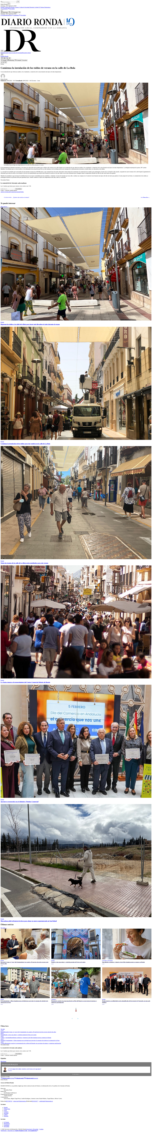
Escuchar (24, 60)
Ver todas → (4, 928)
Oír (19, 12)
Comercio (13, 192)
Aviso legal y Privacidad (32, 1129)
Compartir (18, 60)
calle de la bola (4, 192)
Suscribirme (18, 189)
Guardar (15, 12)
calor (9, 192)
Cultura (6, 1114)
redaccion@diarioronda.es (19, 1101)
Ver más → (148, 1006)
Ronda (12, 7)
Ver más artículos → (76, 1074)
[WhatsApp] (4, 58)
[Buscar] (2, 55)
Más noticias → (4, 206)
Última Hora (7, 1109)
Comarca (16, 7)
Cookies (41, 1129)
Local (5, 1110)
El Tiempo (41, 7)
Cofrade (36, 7)
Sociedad (6, 1113)
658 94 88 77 (35, 1101)
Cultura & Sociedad (24, 7)
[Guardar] (2, 58)
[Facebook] (9, 58)
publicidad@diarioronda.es (46, 1101)
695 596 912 (9, 1101)
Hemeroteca (47, 7)
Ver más (3, 1029)
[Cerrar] (8, 4)
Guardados (5, 8)
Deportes (31, 7)
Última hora (7, 7)
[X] (7, 58)
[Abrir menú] (2, 51)
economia (17, 192)
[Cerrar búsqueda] (18, 2)
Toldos (22, 192)
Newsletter (12, 8)
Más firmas (3, 1061)
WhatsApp (5, 12)
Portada (2, 7)
